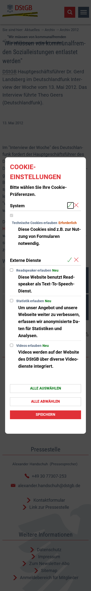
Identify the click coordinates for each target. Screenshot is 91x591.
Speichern (45, 414)
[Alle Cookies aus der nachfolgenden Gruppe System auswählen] (70, 205)
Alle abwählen (45, 401)
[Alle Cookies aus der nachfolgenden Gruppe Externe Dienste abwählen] (77, 260)
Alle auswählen (45, 388)
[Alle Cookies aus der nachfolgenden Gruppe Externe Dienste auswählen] (70, 260)
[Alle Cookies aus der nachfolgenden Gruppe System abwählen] (77, 205)
